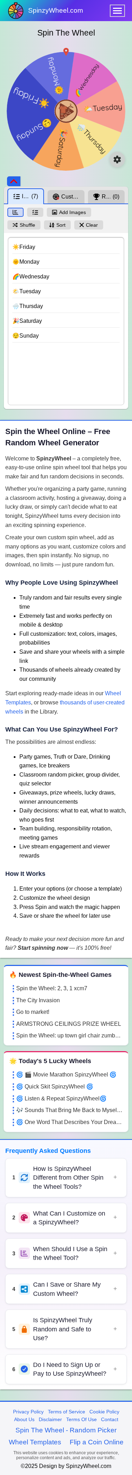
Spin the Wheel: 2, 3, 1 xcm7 (51, 988)
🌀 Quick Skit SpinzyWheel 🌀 (54, 1087)
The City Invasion (38, 1000)
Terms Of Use (81, 1419)
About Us (24, 1419)
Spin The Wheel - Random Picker (66, 1430)
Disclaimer (50, 1419)
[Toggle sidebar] (13, 181)
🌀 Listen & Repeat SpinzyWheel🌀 (61, 1098)
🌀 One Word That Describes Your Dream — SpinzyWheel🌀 (69, 1122)
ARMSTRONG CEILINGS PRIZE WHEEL (68, 1024)
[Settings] (117, 159)
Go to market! (32, 1012)
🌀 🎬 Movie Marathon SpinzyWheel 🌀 (66, 1075)
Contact (109, 1419)
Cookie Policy (104, 1411)
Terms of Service (66, 1411)
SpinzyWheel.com (55, 10)
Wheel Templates (35, 1442)
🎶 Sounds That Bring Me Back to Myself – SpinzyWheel (69, 1110)
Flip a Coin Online (97, 1442)
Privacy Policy (28, 1411)
